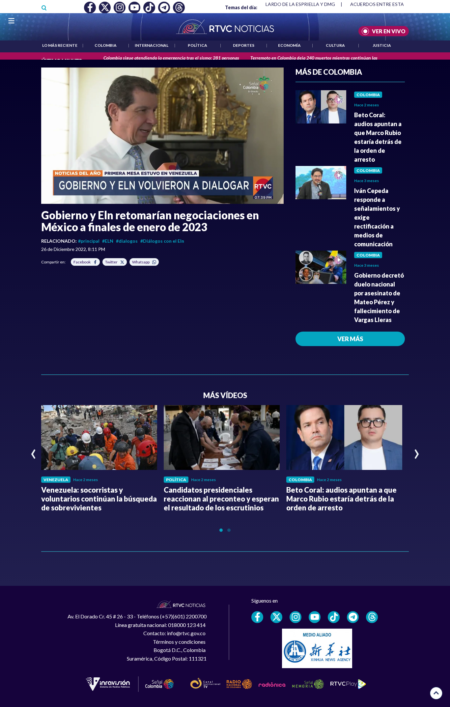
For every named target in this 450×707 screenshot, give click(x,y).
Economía (289, 45)
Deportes (243, 45)
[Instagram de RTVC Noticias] (295, 617)
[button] (162, 136)
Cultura (335, 45)
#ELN (107, 241)
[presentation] (33, 451)
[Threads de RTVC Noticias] (372, 617)
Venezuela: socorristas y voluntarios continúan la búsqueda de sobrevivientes (99, 498)
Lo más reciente (59, 45)
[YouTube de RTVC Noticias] (315, 617)
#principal (88, 241)
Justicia (382, 45)
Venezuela (55, 479)
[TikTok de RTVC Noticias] (334, 617)
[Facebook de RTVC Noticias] (257, 617)
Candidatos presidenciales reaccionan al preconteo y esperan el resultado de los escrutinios (221, 498)
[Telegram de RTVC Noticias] (353, 617)
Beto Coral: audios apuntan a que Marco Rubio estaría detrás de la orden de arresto (341, 498)
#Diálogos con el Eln (162, 241)
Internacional (151, 45)
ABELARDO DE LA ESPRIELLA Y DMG (296, 4)
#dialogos (127, 241)
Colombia (106, 45)
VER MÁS (350, 338)
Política (197, 45)
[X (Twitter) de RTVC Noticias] (276, 617)
